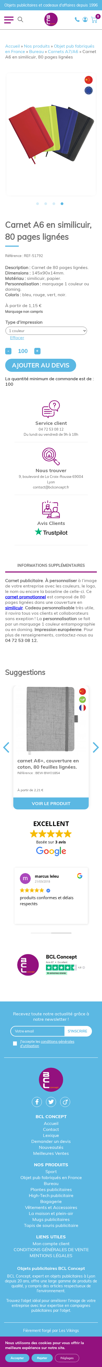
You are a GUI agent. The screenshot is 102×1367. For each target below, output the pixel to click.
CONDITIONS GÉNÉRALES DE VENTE (51, 1249)
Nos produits (37, 46)
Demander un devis (51, 1141)
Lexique (51, 1135)
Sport (51, 1171)
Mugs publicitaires (51, 1219)
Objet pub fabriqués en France (51, 1177)
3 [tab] (53, 203)
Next (96, 747)
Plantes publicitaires (51, 1189)
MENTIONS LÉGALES (51, 1255)
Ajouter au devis (40, 365)
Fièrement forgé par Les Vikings (51, 1330)
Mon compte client (51, 1243)
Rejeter (42, 1358)
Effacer (17, 337)
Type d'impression (23, 322)
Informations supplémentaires (51, 565)
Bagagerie (51, 1201)
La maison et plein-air (51, 1213)
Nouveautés (51, 1147)
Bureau (36, 51)
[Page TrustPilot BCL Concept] (51, 965)
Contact (51, 1129)
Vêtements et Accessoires (51, 1207)
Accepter (17, 1358)
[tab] (51, 565)
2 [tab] (45, 203)
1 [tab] (37, 203)
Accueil (12, 46)
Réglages (67, 1358)
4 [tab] (62, 203)
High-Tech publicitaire (51, 1195)
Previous (6, 747)
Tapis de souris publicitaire (51, 1225)
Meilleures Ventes (51, 1153)
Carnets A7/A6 (63, 51)
